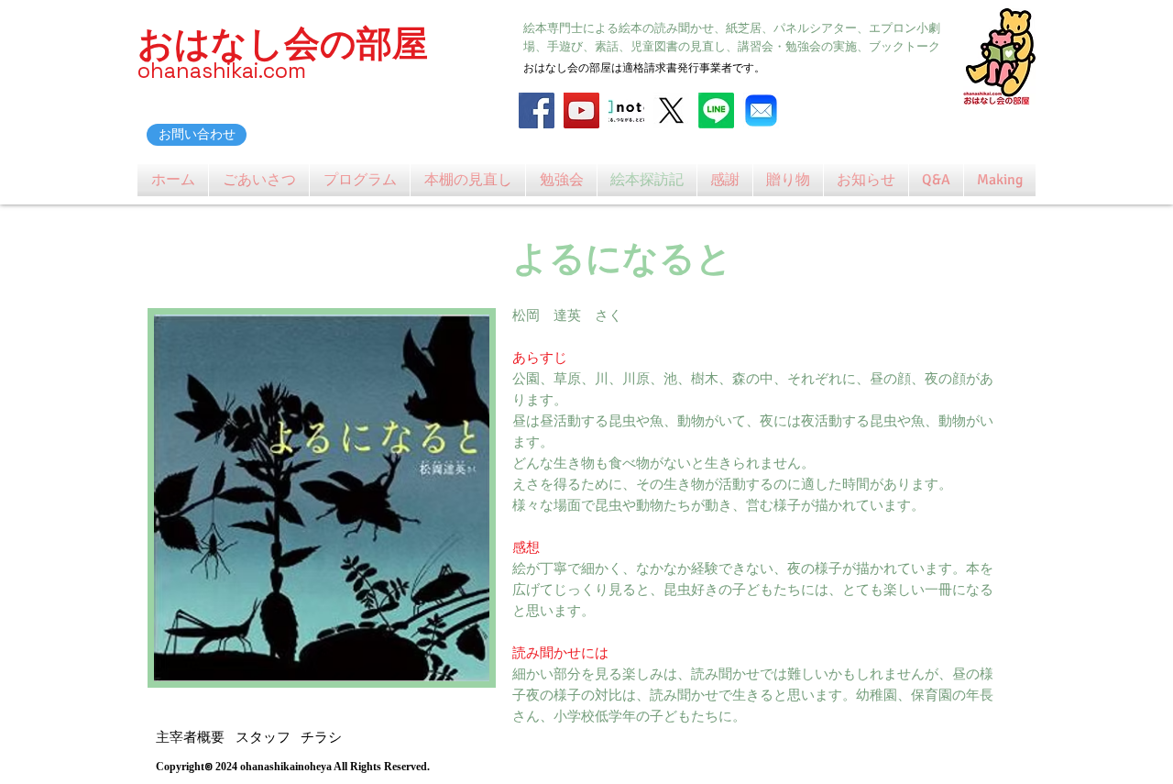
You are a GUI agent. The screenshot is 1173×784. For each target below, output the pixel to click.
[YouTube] (581, 110)
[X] (671, 110)
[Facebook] (536, 110)
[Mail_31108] (761, 110)
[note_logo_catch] (626, 110)
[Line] (716, 110)
